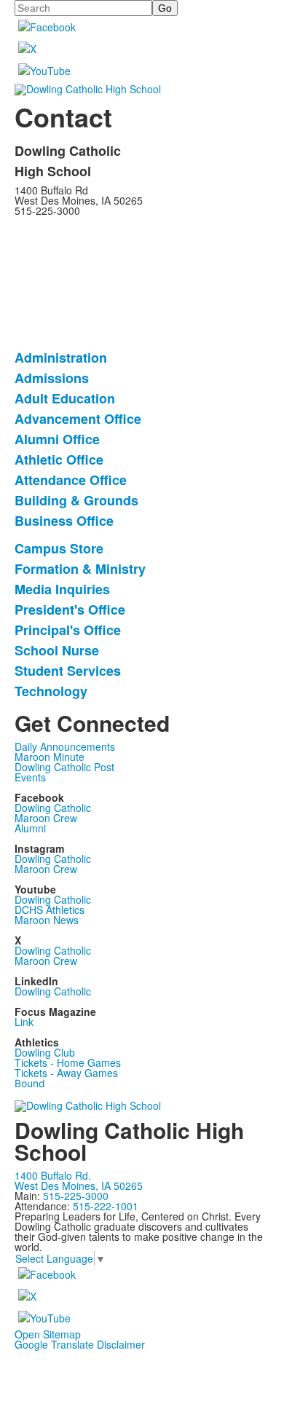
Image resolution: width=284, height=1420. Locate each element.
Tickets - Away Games (66, 1072)
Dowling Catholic (53, 807)
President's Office (70, 609)
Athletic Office (59, 459)
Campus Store (59, 548)
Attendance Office (71, 479)
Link (24, 1021)
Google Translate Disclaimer (80, 1344)
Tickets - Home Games (68, 1062)
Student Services (68, 670)
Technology (51, 691)
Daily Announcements (65, 746)
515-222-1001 (105, 1206)
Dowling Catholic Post (64, 767)
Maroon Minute (49, 756)
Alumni (30, 828)
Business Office (64, 520)
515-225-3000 (76, 1195)
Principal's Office (68, 629)
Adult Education (65, 398)
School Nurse (57, 650)
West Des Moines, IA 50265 (79, 1185)
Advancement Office (78, 418)
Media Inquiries (62, 589)
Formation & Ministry (80, 568)
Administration (61, 357)
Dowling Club (45, 1052)
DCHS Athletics (49, 909)
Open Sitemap (48, 1334)
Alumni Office (57, 439)
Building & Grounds (76, 500)
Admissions (52, 377)
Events (30, 777)
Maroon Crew (46, 817)
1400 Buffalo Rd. (53, 1175)
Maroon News (47, 919)
